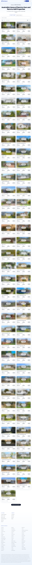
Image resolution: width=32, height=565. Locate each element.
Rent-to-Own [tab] (12, 15)
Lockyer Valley (3, 539)
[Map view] (30, 20)
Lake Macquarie (3, 538)
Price (2, 20)
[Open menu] (30, 1)
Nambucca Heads (13, 542)
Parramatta (12, 543)
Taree (12, 547)
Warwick (2, 550)
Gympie (12, 535)
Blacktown (23, 527)
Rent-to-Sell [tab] (19, 15)
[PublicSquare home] (4, 1)
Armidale (2, 527)
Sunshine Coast (13, 546)
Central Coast (3, 531)
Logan (12, 539)
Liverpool (23, 538)
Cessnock (12, 531)
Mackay (23, 539)
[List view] (28, 20)
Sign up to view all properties (16, 504)
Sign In (2, 521)
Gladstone (2, 534)
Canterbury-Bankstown (25, 530)
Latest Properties (3, 514)
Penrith (23, 543)
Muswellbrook (3, 542)
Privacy (12, 517)
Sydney (23, 546)
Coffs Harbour (24, 531)
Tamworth (2, 547)
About (12, 518)
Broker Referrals (3, 518)
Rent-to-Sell (3, 517)
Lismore (12, 538)
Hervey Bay (23, 535)
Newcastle (23, 542)
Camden (2, 530)
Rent (4, 20)
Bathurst (12, 527)
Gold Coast (12, 534)
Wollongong (13, 550)
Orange (2, 543)
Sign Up (2, 520)
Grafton (2, 535)
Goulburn (23, 534)
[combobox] (16, 18)
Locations (12, 514)
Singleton (2, 546)
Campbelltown (13, 530)
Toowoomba (23, 547)
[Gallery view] (27, 20)
